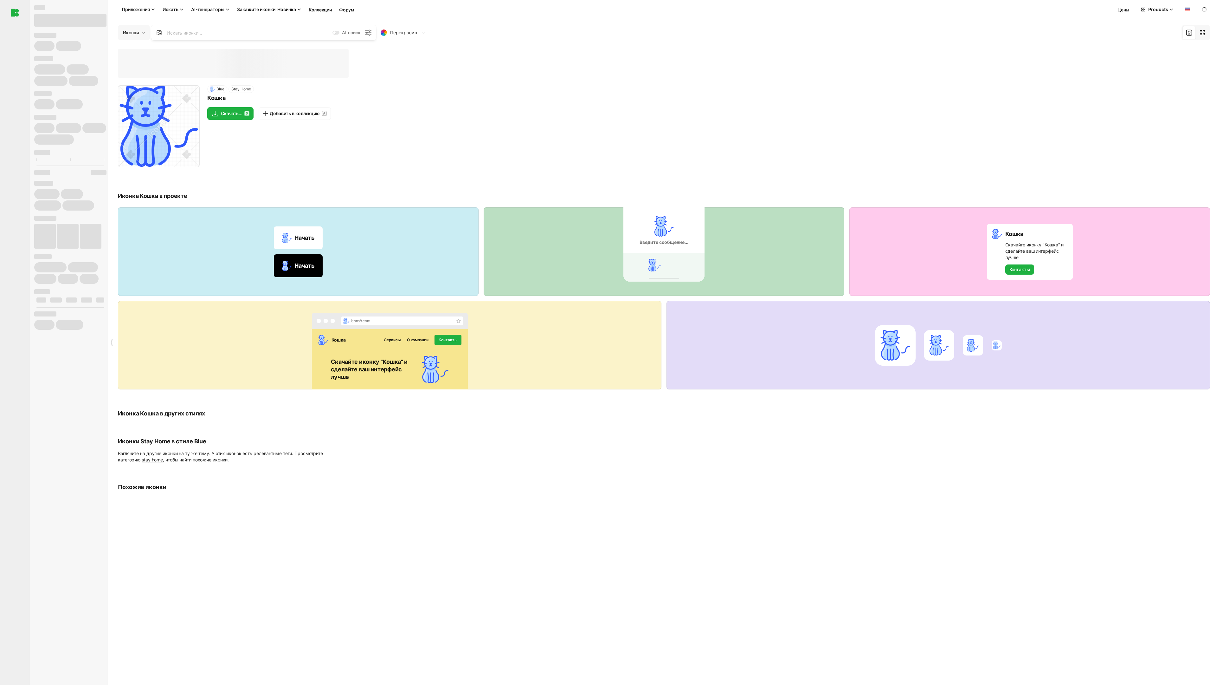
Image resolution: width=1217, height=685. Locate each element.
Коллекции (320, 9)
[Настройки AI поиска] (368, 33)
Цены (1123, 9)
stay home (152, 459)
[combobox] (1187, 9)
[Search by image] (159, 33)
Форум (346, 9)
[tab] (1189, 32)
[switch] (335, 33)
